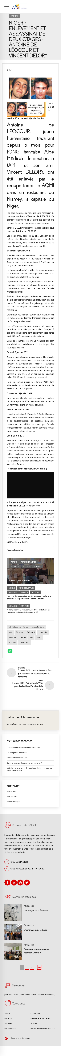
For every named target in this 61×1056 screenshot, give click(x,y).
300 (39, 967)
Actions (14, 562)
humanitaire (42, 632)
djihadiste (19, 632)
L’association (35, 1013)
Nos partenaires (10, 1028)
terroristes (12, 643)
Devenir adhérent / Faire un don (42, 1028)
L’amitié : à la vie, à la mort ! (19, 580)
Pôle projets (11, 791)
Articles (26, 566)
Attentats (14, 16)
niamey (23, 637)
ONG (31, 637)
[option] (30, 88)
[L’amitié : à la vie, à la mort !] (30, 571)
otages (39, 637)
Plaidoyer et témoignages (40, 1018)
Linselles (24, 239)
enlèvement (31, 632)
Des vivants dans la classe (17, 758)
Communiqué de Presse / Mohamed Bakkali (24, 747)
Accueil (7, 1013)
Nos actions (8, 1018)
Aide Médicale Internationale (18, 627)
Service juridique (13, 802)
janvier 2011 (13, 637)
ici (31, 388)
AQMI (10, 632)
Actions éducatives (28, 562)
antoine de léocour (38, 627)
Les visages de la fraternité (17, 753)
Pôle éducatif (12, 796)
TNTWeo (36, 506)
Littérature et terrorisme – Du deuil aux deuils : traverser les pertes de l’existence (29, 769)
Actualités (15, 566)
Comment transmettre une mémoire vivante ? (24, 763)
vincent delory (24, 643)
